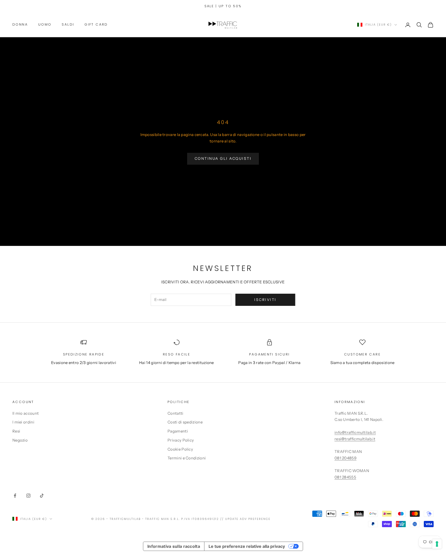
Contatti (175, 413)
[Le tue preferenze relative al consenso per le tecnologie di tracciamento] (437, 544)
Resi (16, 431)
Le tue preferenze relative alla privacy (247, 546)
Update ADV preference (247, 519)
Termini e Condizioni (187, 458)
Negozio (20, 440)
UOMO (45, 24)
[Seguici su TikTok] (41, 495)
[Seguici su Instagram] (28, 495)
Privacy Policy (181, 440)
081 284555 (345, 477)
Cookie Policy (180, 449)
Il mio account (25, 413)
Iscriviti (265, 299)
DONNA (20, 24)
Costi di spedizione (185, 422)
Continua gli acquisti (223, 158)
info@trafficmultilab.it (355, 432)
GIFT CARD (96, 24)
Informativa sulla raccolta (173, 546)
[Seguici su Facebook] (15, 495)
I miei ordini (23, 422)
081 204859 (345, 458)
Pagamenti (178, 431)
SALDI (68, 24)
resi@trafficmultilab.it (354, 438)
